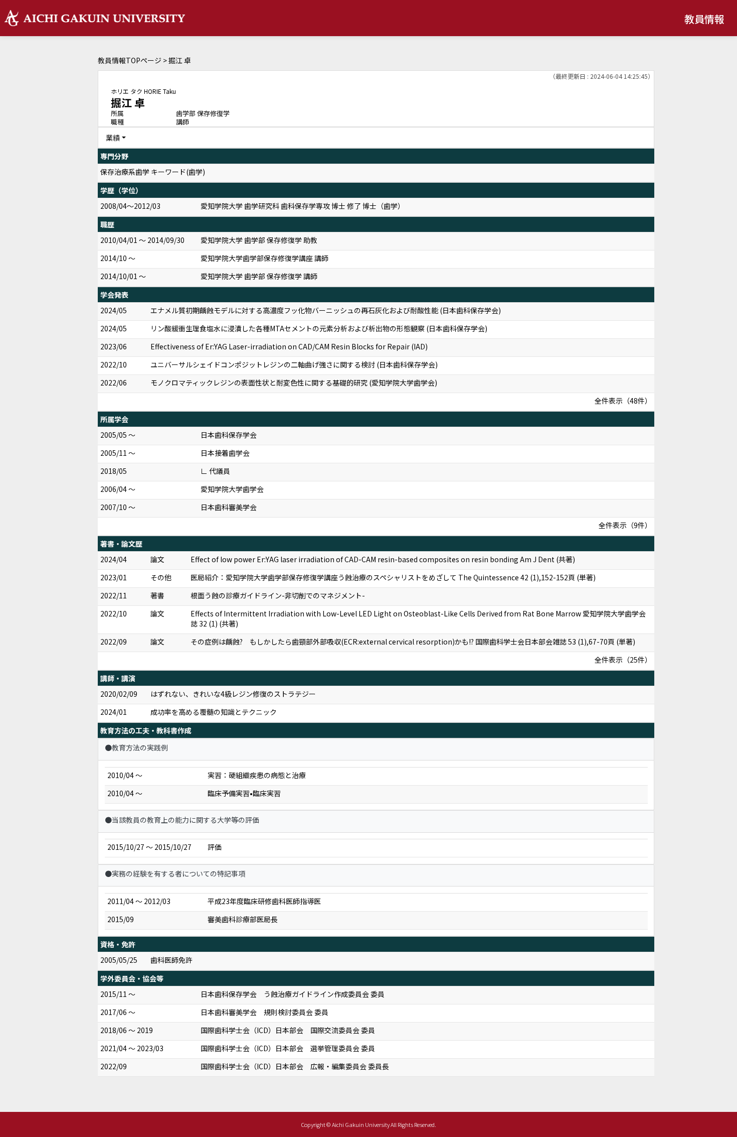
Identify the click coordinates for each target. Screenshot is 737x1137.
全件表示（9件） (625, 525)
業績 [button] (113, 138)
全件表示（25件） (623, 660)
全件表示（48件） (623, 401)
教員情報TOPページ (129, 60)
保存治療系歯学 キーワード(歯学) (152, 172)
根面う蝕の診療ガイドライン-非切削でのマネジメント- (278, 595)
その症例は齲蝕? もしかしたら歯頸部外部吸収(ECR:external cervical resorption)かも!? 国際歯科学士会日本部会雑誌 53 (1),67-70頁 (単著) (413, 642)
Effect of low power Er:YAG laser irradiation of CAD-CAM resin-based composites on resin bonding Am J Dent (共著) (383, 559)
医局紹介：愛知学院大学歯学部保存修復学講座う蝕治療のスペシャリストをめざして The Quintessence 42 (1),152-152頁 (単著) (393, 577)
